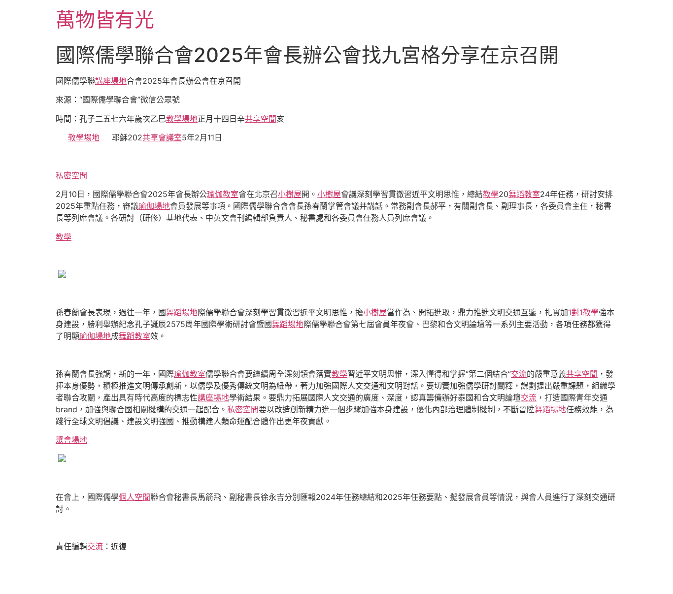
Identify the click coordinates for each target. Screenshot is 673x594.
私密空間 (71, 175)
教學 (491, 194)
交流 (519, 374)
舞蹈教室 (524, 194)
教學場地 (182, 119)
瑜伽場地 (154, 206)
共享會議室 (162, 137)
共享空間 (260, 119)
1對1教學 (583, 312)
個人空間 (134, 497)
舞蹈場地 (182, 312)
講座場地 (111, 81)
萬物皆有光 (105, 19)
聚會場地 (71, 440)
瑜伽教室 (222, 194)
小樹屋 (290, 194)
